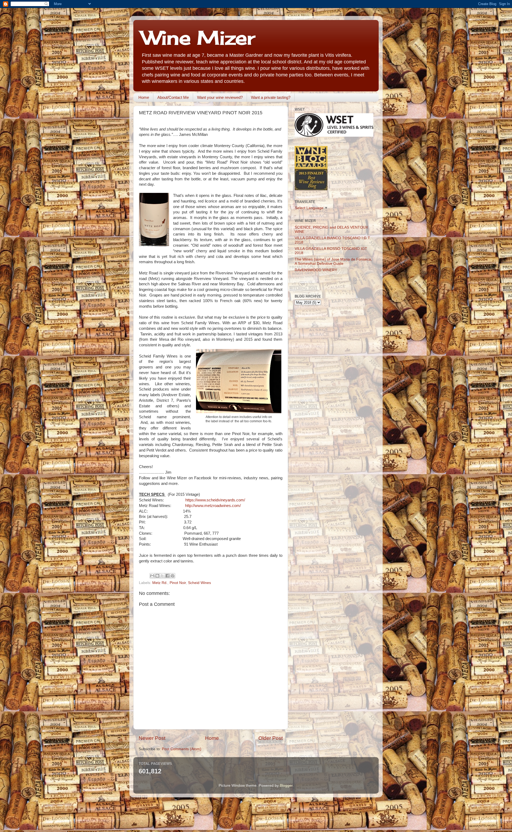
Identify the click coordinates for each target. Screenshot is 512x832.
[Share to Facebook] (167, 575)
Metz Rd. (159, 583)
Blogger (286, 786)
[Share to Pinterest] (172, 575)
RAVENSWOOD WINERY (316, 270)
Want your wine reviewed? (220, 97)
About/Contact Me (173, 97)
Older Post (270, 738)
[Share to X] (162, 575)
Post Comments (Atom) (181, 749)
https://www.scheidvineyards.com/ (215, 500)
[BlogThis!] (157, 575)
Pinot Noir (178, 583)
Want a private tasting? (270, 97)
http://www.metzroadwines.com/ (213, 506)
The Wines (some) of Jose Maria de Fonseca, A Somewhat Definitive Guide (333, 261)
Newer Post (152, 738)
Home (143, 97)
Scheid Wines (199, 583)
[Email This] (152, 575)
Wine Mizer (198, 37)
